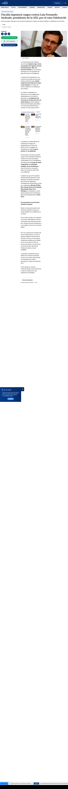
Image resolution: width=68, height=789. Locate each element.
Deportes (57, 7)
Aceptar (10, 398)
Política (13, 7)
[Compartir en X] (5, 34)
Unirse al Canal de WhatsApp (10, 37)
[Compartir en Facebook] (2, 34)
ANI (36, 282)
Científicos (26, 783)
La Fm (3, 24)
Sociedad (64, 7)
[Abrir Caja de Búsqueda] (65, 3)
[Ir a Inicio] (5, 3)
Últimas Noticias (4, 783)
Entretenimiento (22, 7)
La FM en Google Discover (10, 45)
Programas (57, 3)
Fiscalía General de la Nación (27, 282)
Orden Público (5, 7)
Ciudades (49, 7)
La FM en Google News (10, 41)
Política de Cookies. (9, 395)
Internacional (41, 7)
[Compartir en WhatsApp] (9, 34)
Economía (32, 7)
